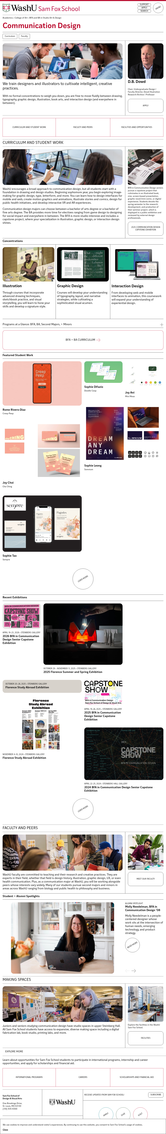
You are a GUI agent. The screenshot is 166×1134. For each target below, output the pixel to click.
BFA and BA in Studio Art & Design (45, 18)
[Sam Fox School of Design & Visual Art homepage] (41, 8)
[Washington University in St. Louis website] (62, 1105)
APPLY (145, 106)
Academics (8, 18)
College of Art (21, 18)
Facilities (145, 1038)
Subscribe (155, 1095)
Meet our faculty (146, 879)
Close (5, 1130)
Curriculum (10, 36)
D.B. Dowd (137, 82)
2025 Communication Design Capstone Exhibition (145, 228)
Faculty (24, 36)
